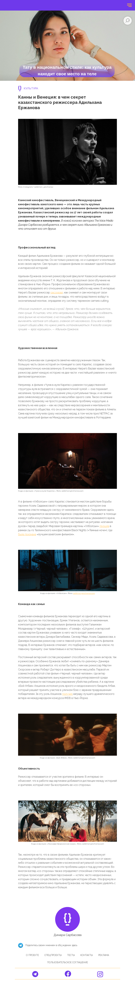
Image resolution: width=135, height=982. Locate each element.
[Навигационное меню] (129, 5)
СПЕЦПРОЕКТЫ (53, 955)
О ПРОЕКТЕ (32, 955)
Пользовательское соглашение (67, 962)
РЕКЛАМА (103, 955)
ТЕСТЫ (71, 955)
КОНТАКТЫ (86, 955)
